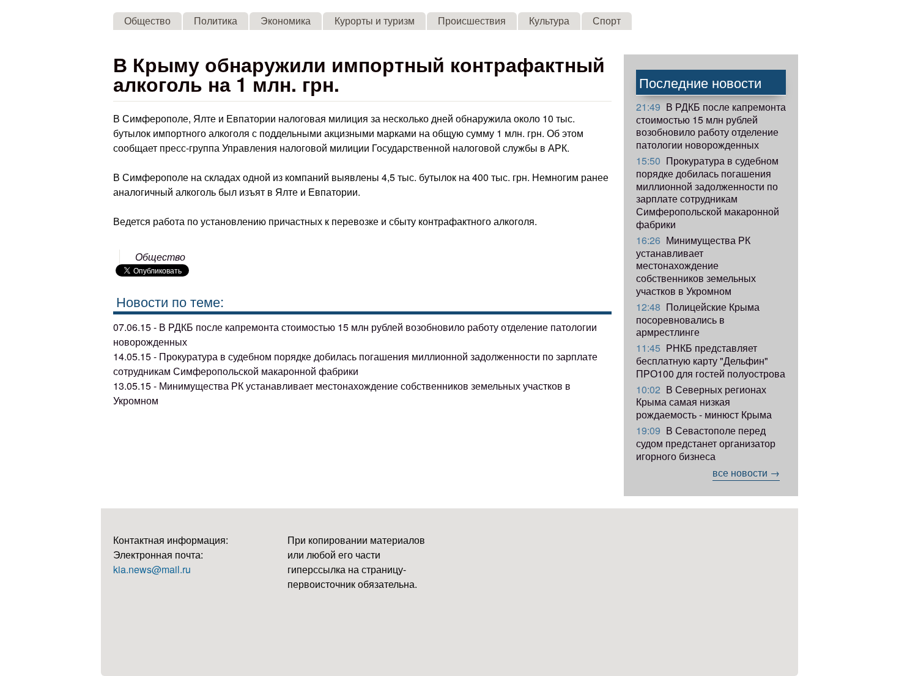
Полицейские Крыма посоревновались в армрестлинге (698, 320)
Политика (215, 20)
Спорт (607, 20)
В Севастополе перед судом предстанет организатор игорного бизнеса (705, 443)
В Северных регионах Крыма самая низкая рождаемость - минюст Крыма (704, 402)
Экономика (286, 20)
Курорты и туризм (375, 20)
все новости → (746, 473)
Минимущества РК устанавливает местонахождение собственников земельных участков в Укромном (696, 265)
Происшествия (472, 20)
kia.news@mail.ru (152, 569)
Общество (147, 20)
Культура (549, 20)
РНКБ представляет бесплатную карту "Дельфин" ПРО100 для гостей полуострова (710, 361)
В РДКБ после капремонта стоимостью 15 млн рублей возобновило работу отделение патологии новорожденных (711, 126)
